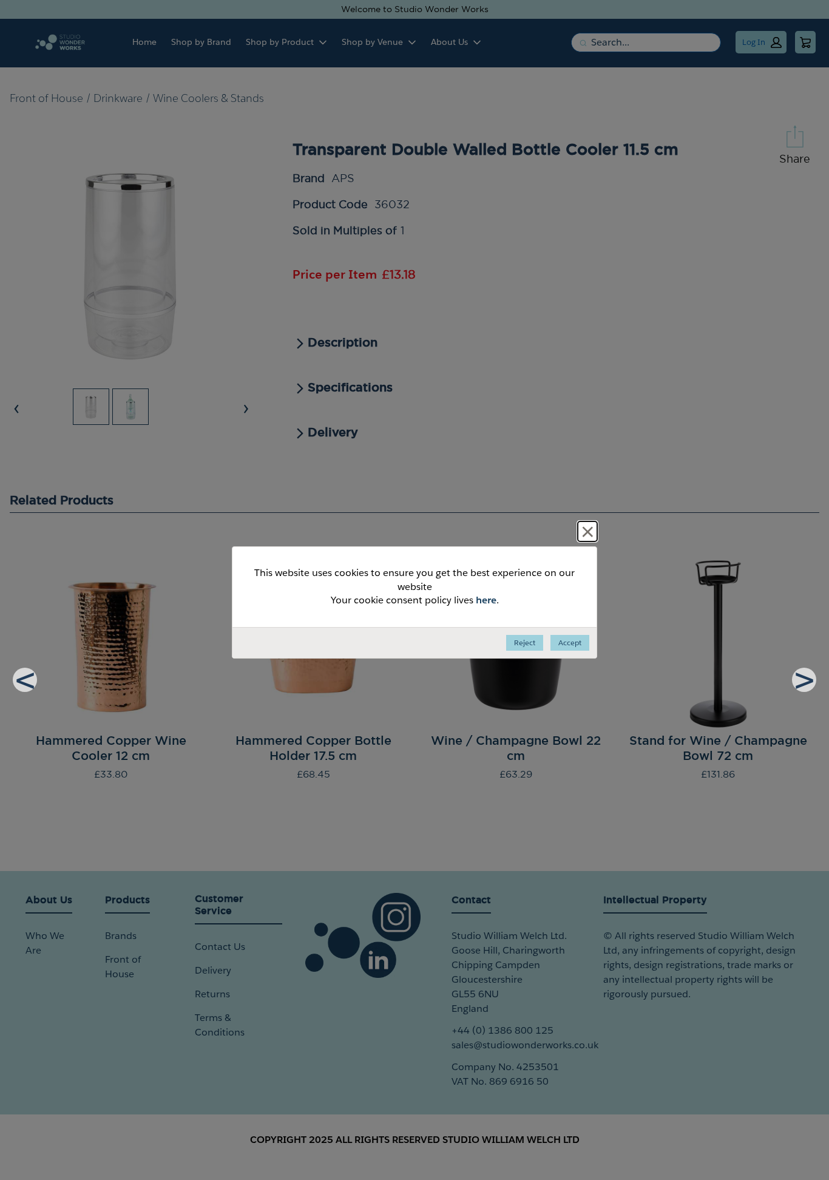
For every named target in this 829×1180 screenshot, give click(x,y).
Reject (524, 642)
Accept (569, 642)
